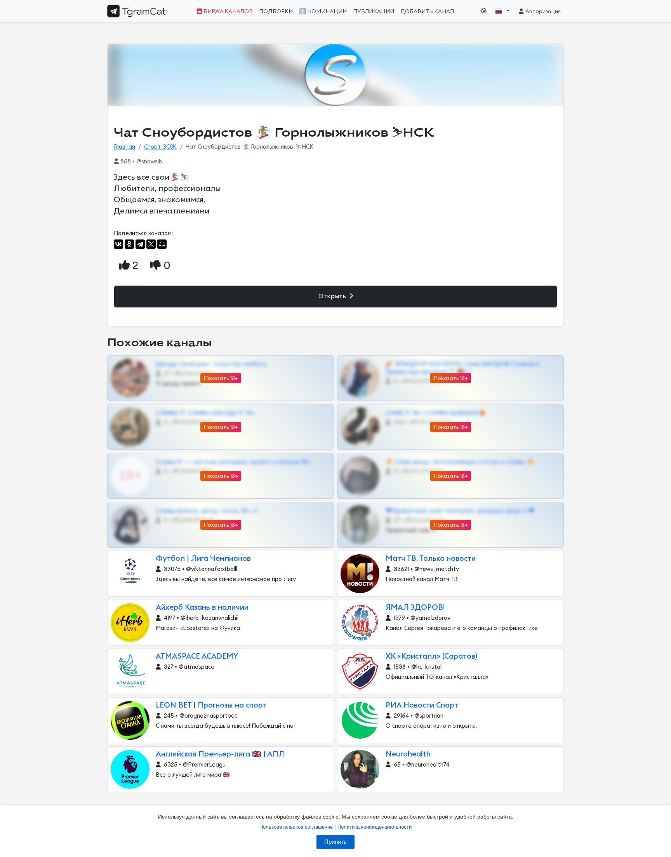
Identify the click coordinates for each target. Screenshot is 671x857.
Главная (124, 147)
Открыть (333, 296)
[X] (151, 244)
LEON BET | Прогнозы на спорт (211, 705)
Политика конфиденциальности (374, 827)
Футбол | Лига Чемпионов (203, 558)
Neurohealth (408, 754)
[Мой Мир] (162, 244)
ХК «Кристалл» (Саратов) (431, 656)
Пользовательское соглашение (296, 827)
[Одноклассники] (129, 244)
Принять (335, 842)
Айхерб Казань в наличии (202, 607)
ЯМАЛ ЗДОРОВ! (415, 607)
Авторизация (543, 11)
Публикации (373, 11)
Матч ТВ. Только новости (431, 558)
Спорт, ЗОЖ (160, 147)
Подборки (276, 11)
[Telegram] (140, 244)
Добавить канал (427, 11)
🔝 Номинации (323, 11)
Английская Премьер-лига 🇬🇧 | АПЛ (220, 754)
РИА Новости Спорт (422, 705)
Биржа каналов (227, 11)
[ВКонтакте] (118, 244)
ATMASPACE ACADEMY (197, 656)
